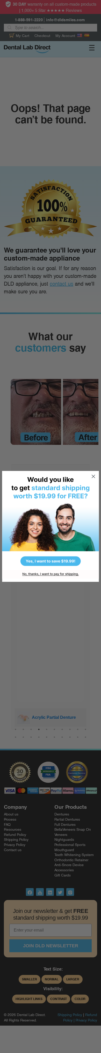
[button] (50, 520)
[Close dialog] (93, 476)
